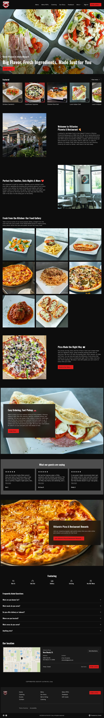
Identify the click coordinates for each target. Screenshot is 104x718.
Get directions (93, 651)
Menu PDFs (45, 4)
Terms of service (23, 708)
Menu (37, 4)
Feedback (71, 4)
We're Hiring (44, 697)
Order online (94, 667)
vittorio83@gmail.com (67, 660)
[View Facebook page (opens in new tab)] (4, 715)
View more (8, 483)
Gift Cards (65, 697)
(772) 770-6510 (65, 658)
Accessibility (33, 708)
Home (21, 692)
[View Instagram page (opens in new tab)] (6, 715)
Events (21, 697)
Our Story (62, 4)
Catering (54, 4)
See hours (83, 666)
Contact (21, 699)
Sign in (86, 4)
